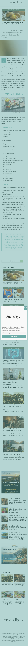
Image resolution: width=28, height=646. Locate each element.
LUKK (25, 307)
